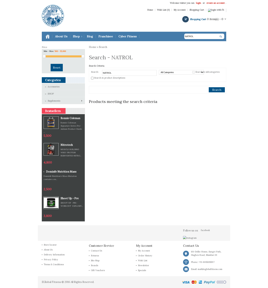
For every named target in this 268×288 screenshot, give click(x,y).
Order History (145, 255)
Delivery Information (54, 254)
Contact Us (96, 250)
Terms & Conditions (54, 264)
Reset (56, 67)
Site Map (95, 260)
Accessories (53, 86)
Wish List (142, 260)
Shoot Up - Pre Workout (70, 198)
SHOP (51, 93)
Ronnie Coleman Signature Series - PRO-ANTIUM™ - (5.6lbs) (72, 118)
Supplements (54, 100)
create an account (215, 3)
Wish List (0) (163, 10)
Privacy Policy (51, 259)
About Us (48, 249)
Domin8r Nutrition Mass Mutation (61, 172)
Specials (142, 270)
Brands (94, 265)
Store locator (50, 244)
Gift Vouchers (98, 270)
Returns (95, 255)
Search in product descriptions (109, 77)
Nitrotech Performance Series (69, 145)
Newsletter (143, 265)
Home (150, 10)
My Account (180, 10)
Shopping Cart (197, 10)
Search (103, 47)
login (198, 3)
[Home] (49, 36)
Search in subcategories (207, 72)
